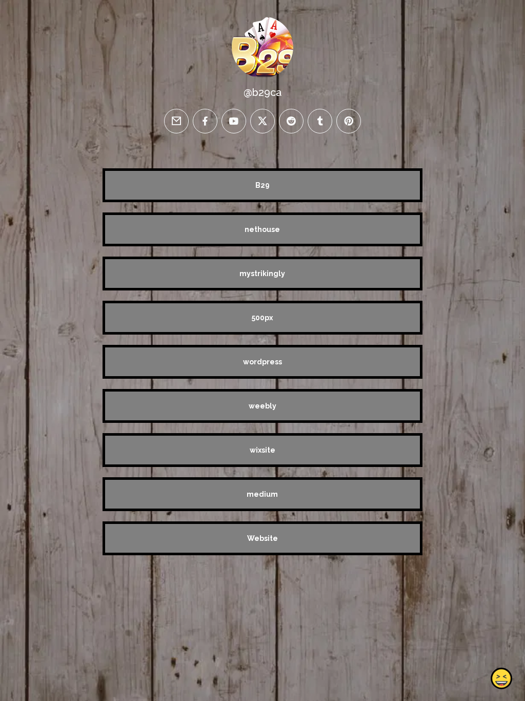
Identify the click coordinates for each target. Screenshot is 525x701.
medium (262, 494)
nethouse (262, 229)
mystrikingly (262, 273)
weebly (262, 406)
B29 (262, 185)
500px (262, 318)
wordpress (262, 362)
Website (262, 538)
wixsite (262, 450)
